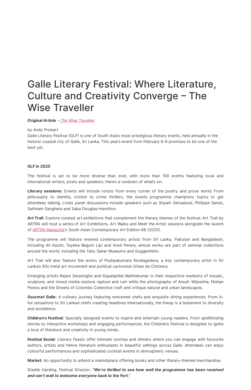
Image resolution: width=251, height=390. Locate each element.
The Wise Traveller (77, 120)
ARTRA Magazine (48, 229)
